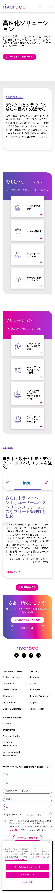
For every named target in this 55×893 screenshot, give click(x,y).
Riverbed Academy (38, 696)
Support (33, 702)
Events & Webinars (12, 709)
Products (33, 683)
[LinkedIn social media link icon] (16, 655)
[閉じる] (49, 842)
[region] (27, 866)
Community (8, 696)
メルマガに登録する (27, 837)
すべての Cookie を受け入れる (27, 867)
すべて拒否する (27, 875)
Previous (7, 482)
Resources (34, 689)
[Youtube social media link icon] (38, 655)
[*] (27, 771)
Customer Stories (11, 736)
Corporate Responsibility (10, 744)
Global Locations (11, 677)
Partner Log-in (10, 689)
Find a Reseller (36, 709)
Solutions (34, 677)
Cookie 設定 (27, 882)
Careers (7, 723)
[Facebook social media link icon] (31, 655)
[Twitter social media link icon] (24, 655)
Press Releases (10, 702)
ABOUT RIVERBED (12, 718)
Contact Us (8, 683)
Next (46, 482)
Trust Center (9, 730)
